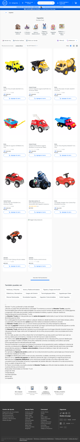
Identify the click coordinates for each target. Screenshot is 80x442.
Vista (67, 45)
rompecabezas (9, 372)
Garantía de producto (8, 417)
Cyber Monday (29, 417)
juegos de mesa (10, 370)
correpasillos (9, 378)
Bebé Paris (28, 425)
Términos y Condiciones (26, 438)
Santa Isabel (44, 417)
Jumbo (43, 413)
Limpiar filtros (19, 45)
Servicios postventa (7, 415)
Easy (42, 415)
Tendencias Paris (29, 427)
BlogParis (27, 428)
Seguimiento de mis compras (10, 412)
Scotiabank (44, 420)
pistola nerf (8, 376)
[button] (28, 3)
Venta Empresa (45, 427)
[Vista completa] (70, 46)
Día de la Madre (29, 420)
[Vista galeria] (77, 46)
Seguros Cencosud (46, 422)
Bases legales (23, 440)
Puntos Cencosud (46, 423)
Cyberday (27, 418)
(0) (13, 92)
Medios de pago (6, 420)
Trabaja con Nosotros (46, 428)
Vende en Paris (29, 412)
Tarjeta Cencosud (45, 418)
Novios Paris (28, 423)
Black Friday (28, 415)
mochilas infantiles (10, 374)
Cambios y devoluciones (9, 418)
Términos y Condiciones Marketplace (44, 438)
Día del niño (28, 422)
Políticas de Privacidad (61, 438)
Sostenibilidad (29, 413)
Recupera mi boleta (7, 413)
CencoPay (43, 425)
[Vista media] (73, 46)
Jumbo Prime (44, 412)
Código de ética (73, 438)
